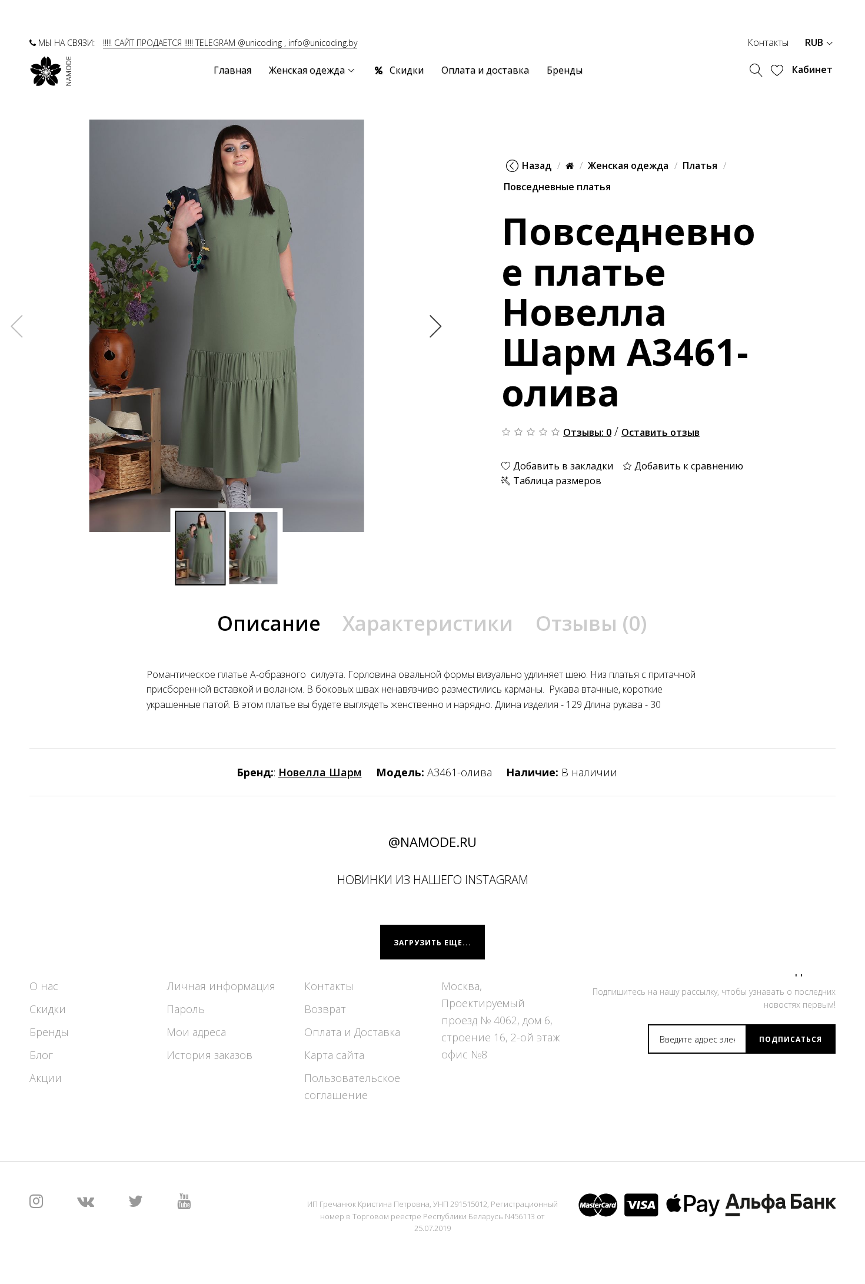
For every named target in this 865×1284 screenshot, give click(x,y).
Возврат (325, 1009)
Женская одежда (628, 165)
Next (436, 325)
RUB (815, 42)
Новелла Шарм (320, 772)
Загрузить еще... (432, 943)
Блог (41, 1055)
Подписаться (790, 1039)
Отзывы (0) (591, 623)
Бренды (49, 1032)
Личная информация (221, 986)
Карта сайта (334, 1055)
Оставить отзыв (660, 432)
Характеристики (427, 623)
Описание (269, 623)
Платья (700, 165)
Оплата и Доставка (352, 1032)
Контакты (768, 42)
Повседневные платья (557, 186)
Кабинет (812, 69)
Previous (17, 325)
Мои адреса (196, 1032)
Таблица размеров (556, 480)
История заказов (209, 1055)
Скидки (47, 1009)
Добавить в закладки (562, 466)
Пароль (186, 1009)
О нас (43, 986)
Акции (45, 1078)
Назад (536, 165)
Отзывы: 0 (587, 432)
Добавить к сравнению (687, 466)
